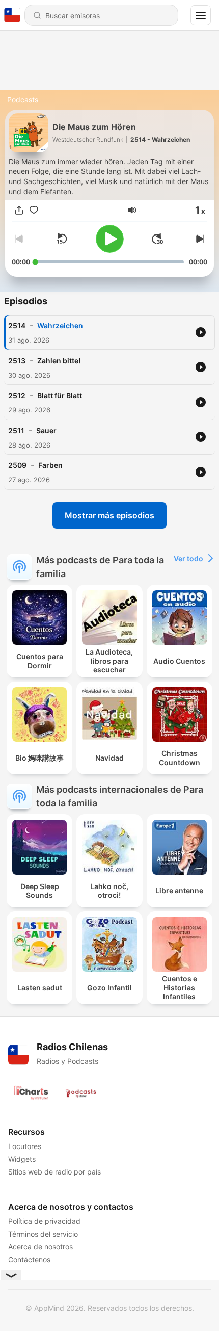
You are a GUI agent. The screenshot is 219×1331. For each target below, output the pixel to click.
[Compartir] (19, 210)
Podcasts (22, 99)
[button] (132, 210)
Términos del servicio (43, 1234)
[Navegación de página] (200, 15)
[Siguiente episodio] (199, 238)
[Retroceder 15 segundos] (61, 238)
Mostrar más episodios (109, 515)
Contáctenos (29, 1259)
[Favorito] (34, 210)
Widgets (22, 1159)
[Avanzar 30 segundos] (157, 238)
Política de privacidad (44, 1221)
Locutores (24, 1146)
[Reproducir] (110, 239)
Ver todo (188, 558)
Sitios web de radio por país (54, 1171)
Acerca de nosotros (40, 1246)
